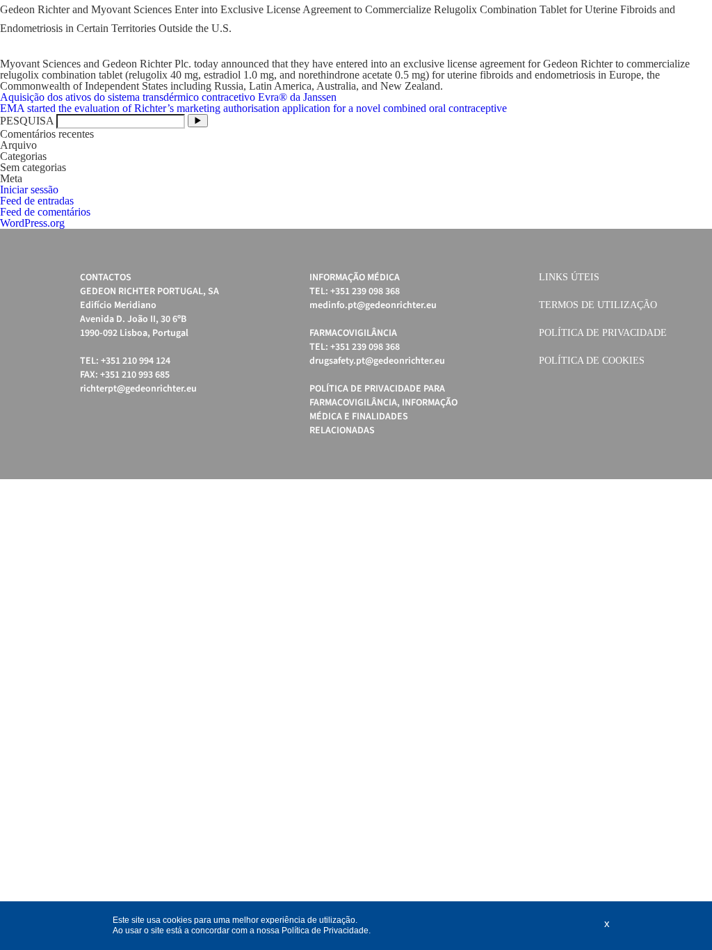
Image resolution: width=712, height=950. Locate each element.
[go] (198, 120)
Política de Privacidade (603, 333)
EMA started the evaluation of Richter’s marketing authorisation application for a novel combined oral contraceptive (253, 108)
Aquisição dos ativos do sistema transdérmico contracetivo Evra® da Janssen (168, 97)
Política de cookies (592, 360)
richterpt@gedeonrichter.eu (138, 389)
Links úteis (569, 277)
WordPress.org (32, 223)
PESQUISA (27, 121)
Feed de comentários (45, 212)
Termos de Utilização (598, 305)
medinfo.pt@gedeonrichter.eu (373, 305)
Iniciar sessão (29, 189)
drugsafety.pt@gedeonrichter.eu (377, 361)
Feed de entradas (37, 201)
